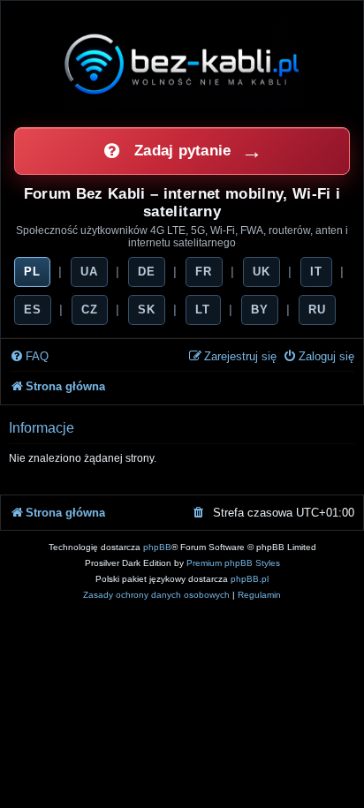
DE (146, 271)
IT (316, 271)
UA (89, 271)
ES (33, 309)
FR (203, 271)
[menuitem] (29, 357)
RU (317, 309)
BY (260, 309)
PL (32, 271)
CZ (89, 309)
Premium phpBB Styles (233, 563)
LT (202, 309)
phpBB (157, 547)
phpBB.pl (250, 579)
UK (261, 271)
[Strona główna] (182, 63)
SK (146, 309)
